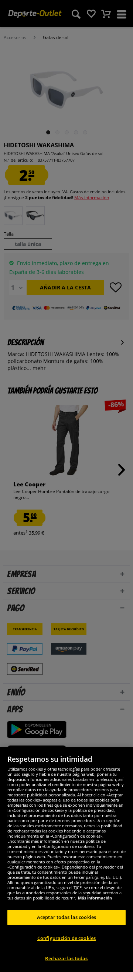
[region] (66, 859)
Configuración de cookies (66, 938)
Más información (95, 898)
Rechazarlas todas (66, 958)
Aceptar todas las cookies (66, 917)
